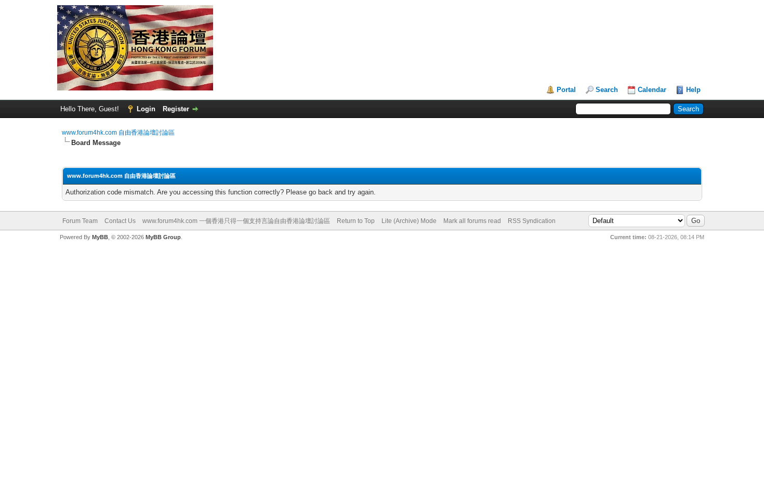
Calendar (652, 90)
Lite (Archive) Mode (409, 221)
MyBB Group (163, 237)
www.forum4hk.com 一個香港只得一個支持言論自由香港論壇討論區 (236, 221)
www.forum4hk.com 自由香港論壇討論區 (118, 132)
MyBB (100, 237)
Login (146, 109)
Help (693, 90)
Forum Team (80, 221)
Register (176, 109)
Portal (566, 90)
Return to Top (356, 221)
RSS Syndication (532, 221)
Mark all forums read (472, 221)
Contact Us (120, 221)
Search (607, 90)
